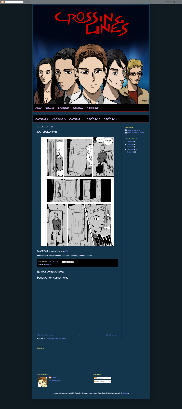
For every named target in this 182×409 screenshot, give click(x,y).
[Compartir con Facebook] (70, 262)
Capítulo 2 (58, 119)
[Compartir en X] (68, 262)
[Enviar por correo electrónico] (63, 262)
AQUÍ (66, 251)
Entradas (99, 378)
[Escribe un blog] (66, 262)
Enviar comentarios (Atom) (56, 338)
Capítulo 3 (76, 119)
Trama (50, 108)
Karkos (54, 377)
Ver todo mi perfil (55, 381)
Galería (78, 108)
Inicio (38, 108)
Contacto (93, 108)
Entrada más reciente (45, 335)
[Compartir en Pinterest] (73, 262)
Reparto (63, 108)
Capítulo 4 (93, 119)
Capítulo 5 (110, 119)
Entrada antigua (111, 335)
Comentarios (100, 382)
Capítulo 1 (41, 119)
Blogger (125, 393)
